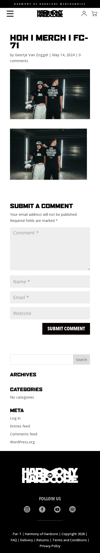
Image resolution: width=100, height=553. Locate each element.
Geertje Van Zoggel (31, 54)
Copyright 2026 (73, 534)
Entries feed (20, 426)
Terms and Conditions (69, 540)
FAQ (14, 540)
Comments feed (23, 434)
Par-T (17, 534)
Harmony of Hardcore (41, 534)
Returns (42, 540)
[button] (5, 5)
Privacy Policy (50, 546)
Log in (15, 418)
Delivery (26, 540)
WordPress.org (22, 441)
